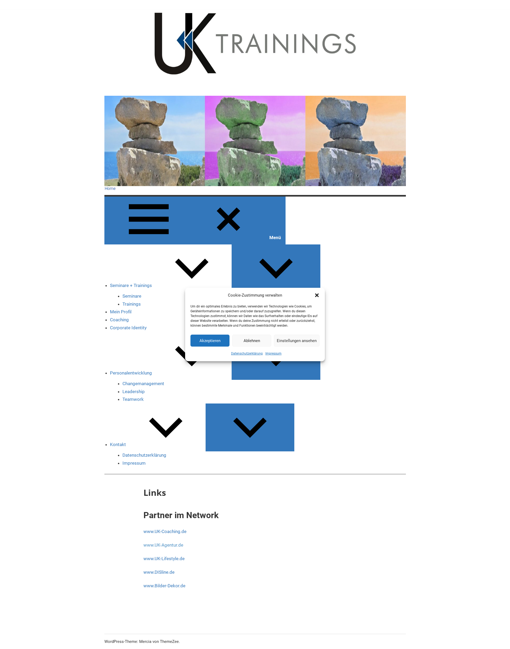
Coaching (119, 319)
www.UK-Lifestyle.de (164, 558)
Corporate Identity (128, 327)
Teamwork (133, 399)
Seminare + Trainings (131, 285)
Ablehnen (252, 340)
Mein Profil (120, 311)
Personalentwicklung (131, 373)
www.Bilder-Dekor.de (164, 585)
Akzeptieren (209, 340)
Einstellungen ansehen (297, 340)
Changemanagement (143, 383)
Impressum (273, 353)
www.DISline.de (159, 572)
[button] (317, 295)
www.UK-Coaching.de (164, 531)
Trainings (131, 304)
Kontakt (118, 444)
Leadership (133, 391)
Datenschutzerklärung (247, 353)
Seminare (131, 296)
